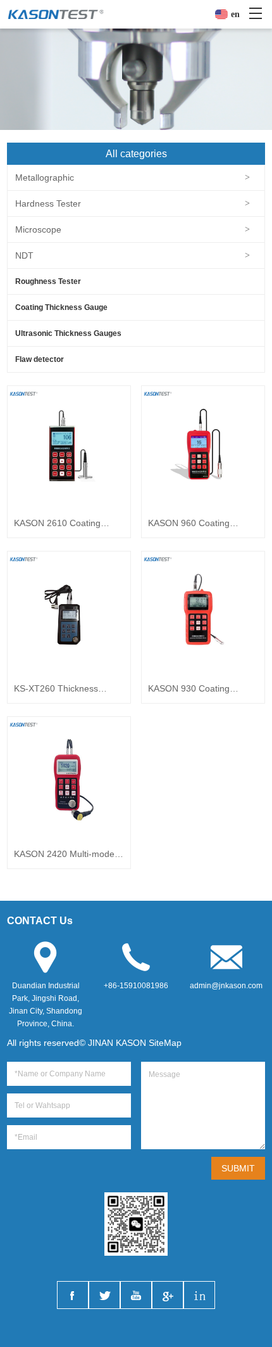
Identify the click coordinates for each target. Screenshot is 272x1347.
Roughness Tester (48, 281)
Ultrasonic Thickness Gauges (68, 333)
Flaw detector (39, 359)
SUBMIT (238, 1168)
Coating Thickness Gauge (61, 307)
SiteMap (165, 1043)
